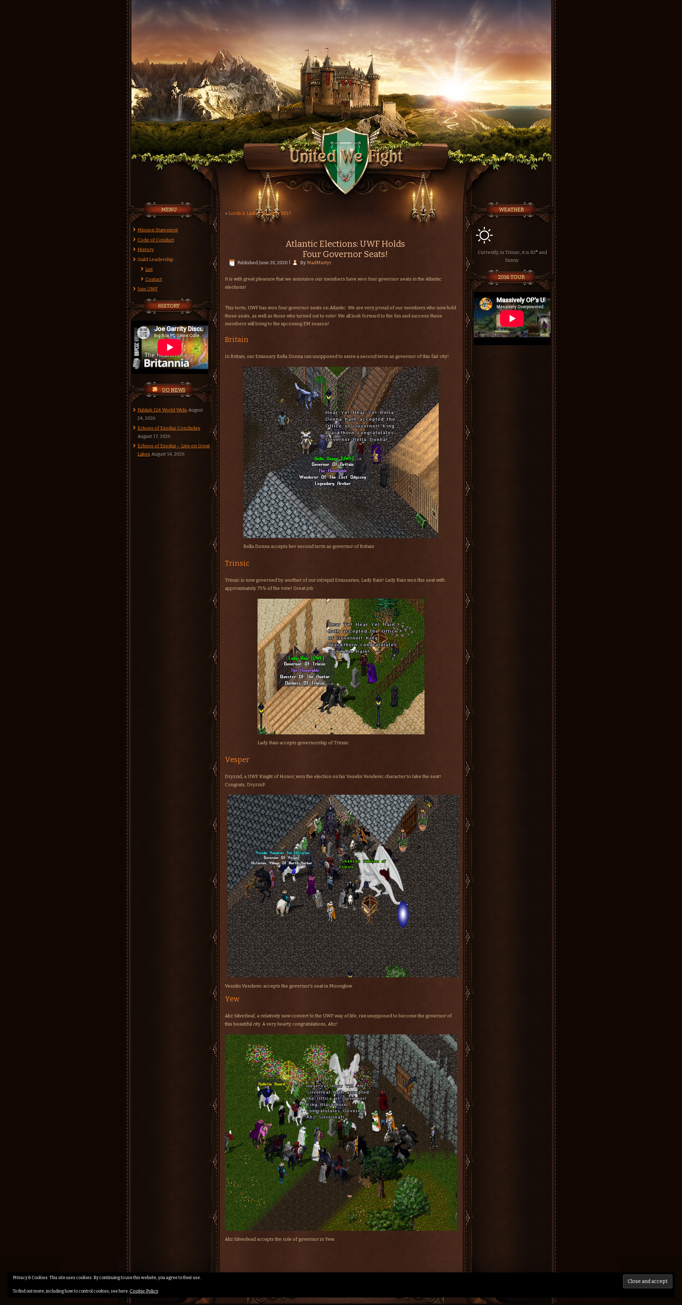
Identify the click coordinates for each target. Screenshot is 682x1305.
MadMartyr (319, 262)
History (145, 249)
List (149, 269)
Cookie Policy (144, 1291)
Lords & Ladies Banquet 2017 (259, 213)
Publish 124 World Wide (162, 410)
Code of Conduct (155, 240)
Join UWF (147, 289)
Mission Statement (157, 230)
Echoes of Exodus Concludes (168, 428)
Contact (153, 279)
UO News (173, 390)
